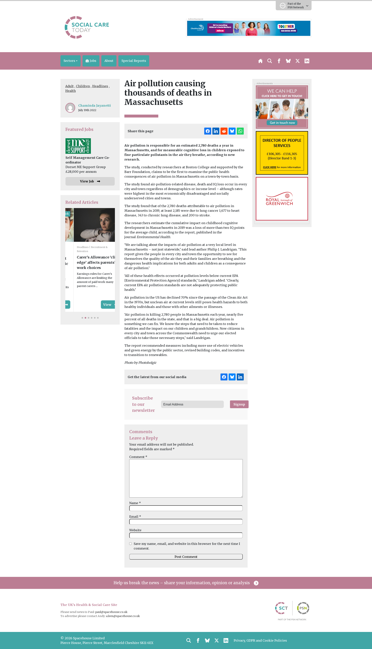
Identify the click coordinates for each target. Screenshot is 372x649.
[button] (70, 61)
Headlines (100, 86)
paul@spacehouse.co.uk (111, 612)
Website (135, 530)
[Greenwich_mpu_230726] (282, 198)
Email (135, 517)
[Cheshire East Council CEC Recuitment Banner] (248, 28)
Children (83, 86)
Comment (138, 457)
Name (135, 503)
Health (70, 91)
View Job (87, 181)
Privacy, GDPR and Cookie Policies (260, 640)
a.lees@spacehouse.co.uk (123, 616)
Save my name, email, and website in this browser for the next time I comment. (187, 546)
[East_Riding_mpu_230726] (282, 153)
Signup (239, 404)
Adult (69, 86)
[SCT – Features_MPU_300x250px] (282, 107)
